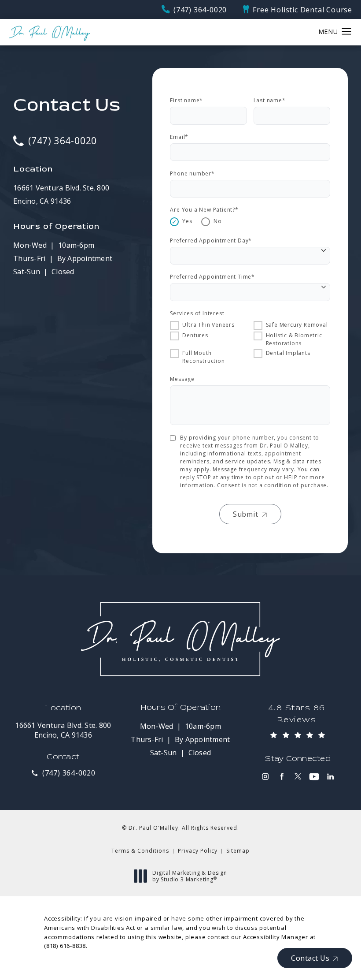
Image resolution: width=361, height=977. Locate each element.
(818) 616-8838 (65, 946)
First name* (186, 100)
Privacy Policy (197, 850)
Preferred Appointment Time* (212, 276)
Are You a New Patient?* (204, 209)
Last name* (270, 100)
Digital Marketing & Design (189, 876)
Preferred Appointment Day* (211, 240)
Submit (245, 514)
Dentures (195, 335)
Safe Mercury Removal (297, 324)
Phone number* (192, 173)
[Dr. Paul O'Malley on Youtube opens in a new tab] (314, 777)
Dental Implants (288, 353)
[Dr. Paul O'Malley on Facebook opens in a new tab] (281, 777)
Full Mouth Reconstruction (203, 357)
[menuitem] (265, 777)
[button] (346, 31)
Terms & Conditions (140, 850)
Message (182, 379)
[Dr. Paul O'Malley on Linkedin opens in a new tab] (330, 777)
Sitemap (238, 850)
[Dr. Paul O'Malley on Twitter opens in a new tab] (298, 777)
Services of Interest (197, 313)
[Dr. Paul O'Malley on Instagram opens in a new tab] (265, 777)
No (218, 221)
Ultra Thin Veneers (208, 324)
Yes (187, 221)
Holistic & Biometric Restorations (294, 339)
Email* (179, 137)
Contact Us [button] (310, 958)
